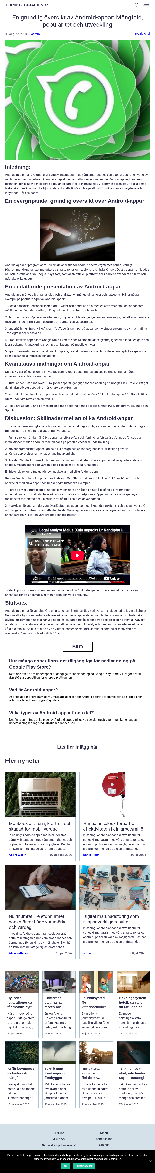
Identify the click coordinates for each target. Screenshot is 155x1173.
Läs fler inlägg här (77, 747)
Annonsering (104, 1139)
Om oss (104, 1145)
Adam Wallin (17, 855)
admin (35, 34)
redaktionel (142, 33)
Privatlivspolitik (84, 1165)
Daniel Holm (91, 855)
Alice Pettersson (20, 953)
